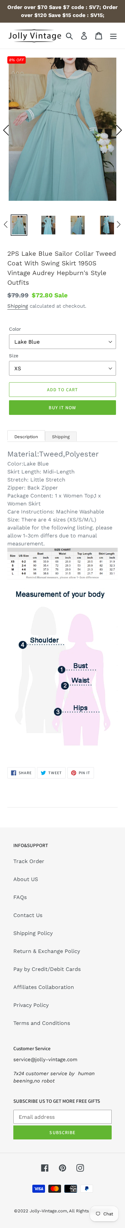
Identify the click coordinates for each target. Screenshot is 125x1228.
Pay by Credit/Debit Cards (47, 969)
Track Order (28, 861)
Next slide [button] (119, 130)
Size (13, 355)
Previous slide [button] (6, 130)
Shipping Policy (33, 933)
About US (25, 879)
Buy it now (62, 408)
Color (15, 329)
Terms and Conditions (41, 1023)
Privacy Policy (31, 1005)
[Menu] (113, 35)
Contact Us (27, 915)
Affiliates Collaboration (43, 987)
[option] (62, 130)
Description (26, 436)
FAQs (20, 897)
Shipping (17, 306)
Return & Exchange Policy (46, 951)
